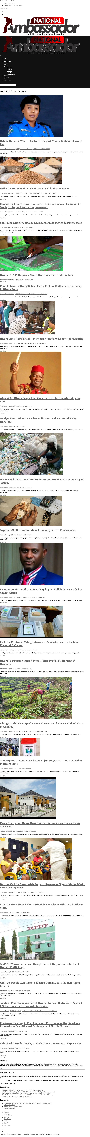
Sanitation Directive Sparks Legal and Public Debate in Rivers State (41, 222)
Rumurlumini (43, 343)
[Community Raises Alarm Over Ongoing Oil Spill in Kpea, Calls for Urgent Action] (31, 585)
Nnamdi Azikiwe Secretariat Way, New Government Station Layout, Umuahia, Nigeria (28, 1103)
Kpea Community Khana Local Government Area (31, 597)
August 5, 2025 (12, 892)
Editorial (6, 66)
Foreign (6, 75)
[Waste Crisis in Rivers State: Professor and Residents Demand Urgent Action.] (31, 475)
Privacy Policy (8, 1115)
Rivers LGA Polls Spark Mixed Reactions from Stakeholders (36, 274)
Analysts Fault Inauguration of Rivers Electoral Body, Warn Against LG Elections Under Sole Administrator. (41, 1004)
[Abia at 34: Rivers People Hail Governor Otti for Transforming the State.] (30, 393)
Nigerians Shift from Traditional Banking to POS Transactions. (38, 530)
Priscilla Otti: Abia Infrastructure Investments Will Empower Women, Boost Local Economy (27, 1095)
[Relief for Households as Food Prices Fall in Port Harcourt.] (31, 183)
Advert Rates (7, 80)
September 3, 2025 (13, 227)
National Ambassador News (8, 1134)
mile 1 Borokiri (21, 343)
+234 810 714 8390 (9, 3)
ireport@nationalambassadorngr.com (14, 5)
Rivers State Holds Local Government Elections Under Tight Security (41, 338)
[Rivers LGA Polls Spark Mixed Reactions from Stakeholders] (31, 270)
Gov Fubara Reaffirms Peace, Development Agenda (16, 1096)
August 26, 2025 (12, 426)
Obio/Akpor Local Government (28, 212)
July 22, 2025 (11, 990)
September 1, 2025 (13, 294)
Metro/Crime (7, 61)
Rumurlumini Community (41, 294)
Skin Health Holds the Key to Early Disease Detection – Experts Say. (41, 1043)
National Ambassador (9, 1108)
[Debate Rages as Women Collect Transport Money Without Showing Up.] (31, 136)
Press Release (11, 74)
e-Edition (6, 1117)
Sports (5, 64)
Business (6, 60)
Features (9, 69)
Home (5, 1111)
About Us (6, 1112)
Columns (9, 67)
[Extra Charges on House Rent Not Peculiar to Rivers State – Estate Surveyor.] (28, 818)
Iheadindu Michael (29, 1134)
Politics (6, 63)
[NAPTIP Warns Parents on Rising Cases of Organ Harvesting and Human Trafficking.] (27, 959)
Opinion (9, 71)
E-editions (6, 77)
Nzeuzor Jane (4, 149)
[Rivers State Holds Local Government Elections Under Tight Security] (27, 334)
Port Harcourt (22, 227)
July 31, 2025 (11, 912)
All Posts (6, 1122)
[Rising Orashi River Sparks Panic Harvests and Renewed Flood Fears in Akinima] (36, 718)
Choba (17, 1031)
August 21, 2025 (12, 597)
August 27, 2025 (12, 406)
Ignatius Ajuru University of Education (30, 149)
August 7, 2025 (12, 768)
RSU (42, 149)
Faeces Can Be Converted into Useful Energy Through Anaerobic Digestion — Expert (26, 1093)
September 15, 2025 (13, 149)
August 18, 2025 (12, 650)
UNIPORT (46, 149)
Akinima (38, 731)
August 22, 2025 (12, 535)
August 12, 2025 (12, 668)
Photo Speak (7, 79)
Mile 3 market (37, 193)
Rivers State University (51, 1011)
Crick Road (22, 193)
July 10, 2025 (11, 1031)
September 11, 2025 (13, 212)
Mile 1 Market (29, 193)
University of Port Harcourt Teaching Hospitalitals (30, 892)
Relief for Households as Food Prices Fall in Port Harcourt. (35, 188)
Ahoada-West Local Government (26, 731)
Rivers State (40, 212)
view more (80, 1065)
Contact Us (7, 1114)
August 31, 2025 (12, 343)
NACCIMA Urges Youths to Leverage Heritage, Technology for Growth (22, 1090)
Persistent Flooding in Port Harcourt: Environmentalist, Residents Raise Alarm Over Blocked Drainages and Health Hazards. (40, 1025)
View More (3, 156)
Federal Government (22, 831)
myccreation (39, 1134)
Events (9, 72)
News (5, 58)
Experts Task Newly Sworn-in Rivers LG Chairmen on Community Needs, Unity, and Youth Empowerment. (40, 205)
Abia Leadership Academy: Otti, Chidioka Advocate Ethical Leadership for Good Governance (28, 1092)
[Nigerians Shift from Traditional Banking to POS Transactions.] (31, 525)
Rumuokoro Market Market (48, 193)
